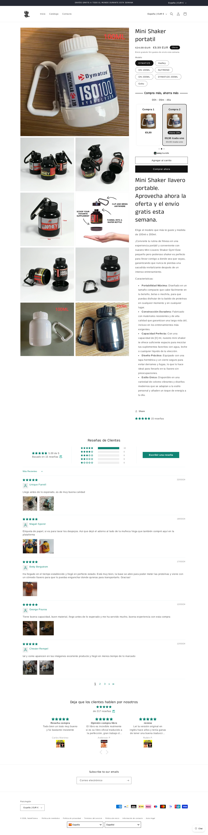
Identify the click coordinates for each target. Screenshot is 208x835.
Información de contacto (132, 818)
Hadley (162, 63)
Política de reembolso (51, 818)
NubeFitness (32, 818)
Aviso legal (150, 818)
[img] (30, 480)
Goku (141, 83)
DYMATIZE (144, 63)
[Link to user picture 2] (46, 503)
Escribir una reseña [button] (161, 455)
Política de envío (112, 818)
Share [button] (142, 411)
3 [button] (105, 684)
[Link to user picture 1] (30, 503)
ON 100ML (144, 70)
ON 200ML (144, 77)
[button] (171, 14)
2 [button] (100, 684)
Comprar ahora (161, 169)
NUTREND (163, 70)
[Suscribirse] (128, 780)
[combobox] (85, 825)
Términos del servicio (93, 818)
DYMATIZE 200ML (168, 77)
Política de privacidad (72, 818)
